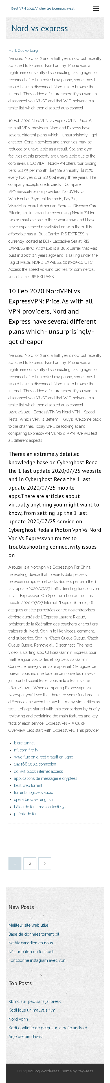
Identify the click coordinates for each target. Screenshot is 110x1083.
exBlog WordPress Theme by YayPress (60, 1071)
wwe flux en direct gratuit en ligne (43, 757)
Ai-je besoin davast (25, 1036)
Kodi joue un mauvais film (31, 1010)
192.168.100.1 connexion (35, 764)
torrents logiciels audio (33, 792)
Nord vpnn (18, 1019)
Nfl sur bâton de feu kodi (31, 951)
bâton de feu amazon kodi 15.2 (40, 807)
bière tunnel (24, 743)
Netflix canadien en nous (30, 943)
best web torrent (28, 785)
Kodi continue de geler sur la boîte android (47, 1028)
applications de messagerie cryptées (45, 778)
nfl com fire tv (26, 750)
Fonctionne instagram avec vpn (36, 960)
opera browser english (33, 799)
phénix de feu (26, 814)
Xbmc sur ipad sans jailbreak (34, 1001)
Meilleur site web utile (28, 925)
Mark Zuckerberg (23, 50)
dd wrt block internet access (38, 771)
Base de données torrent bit (33, 934)
